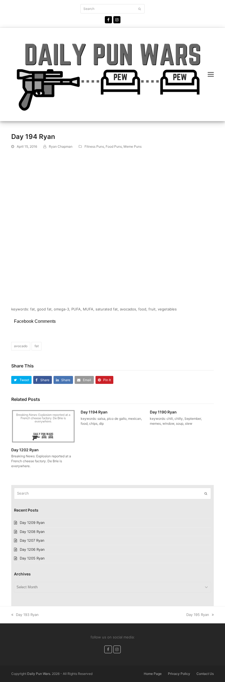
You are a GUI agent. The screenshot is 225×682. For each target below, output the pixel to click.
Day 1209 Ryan (32, 522)
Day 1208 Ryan (32, 531)
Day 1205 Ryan (32, 558)
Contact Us (205, 674)
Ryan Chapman (60, 146)
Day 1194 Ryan (94, 412)
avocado (20, 346)
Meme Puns (132, 146)
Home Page (153, 674)
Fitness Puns (94, 146)
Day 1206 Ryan (32, 549)
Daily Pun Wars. (39, 674)
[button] (211, 74)
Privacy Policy (179, 674)
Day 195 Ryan (197, 614)
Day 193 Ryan (27, 614)
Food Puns (114, 146)
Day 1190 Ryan (163, 412)
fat (37, 346)
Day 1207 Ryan (32, 540)
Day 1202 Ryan (25, 449)
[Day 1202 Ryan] (43, 426)
